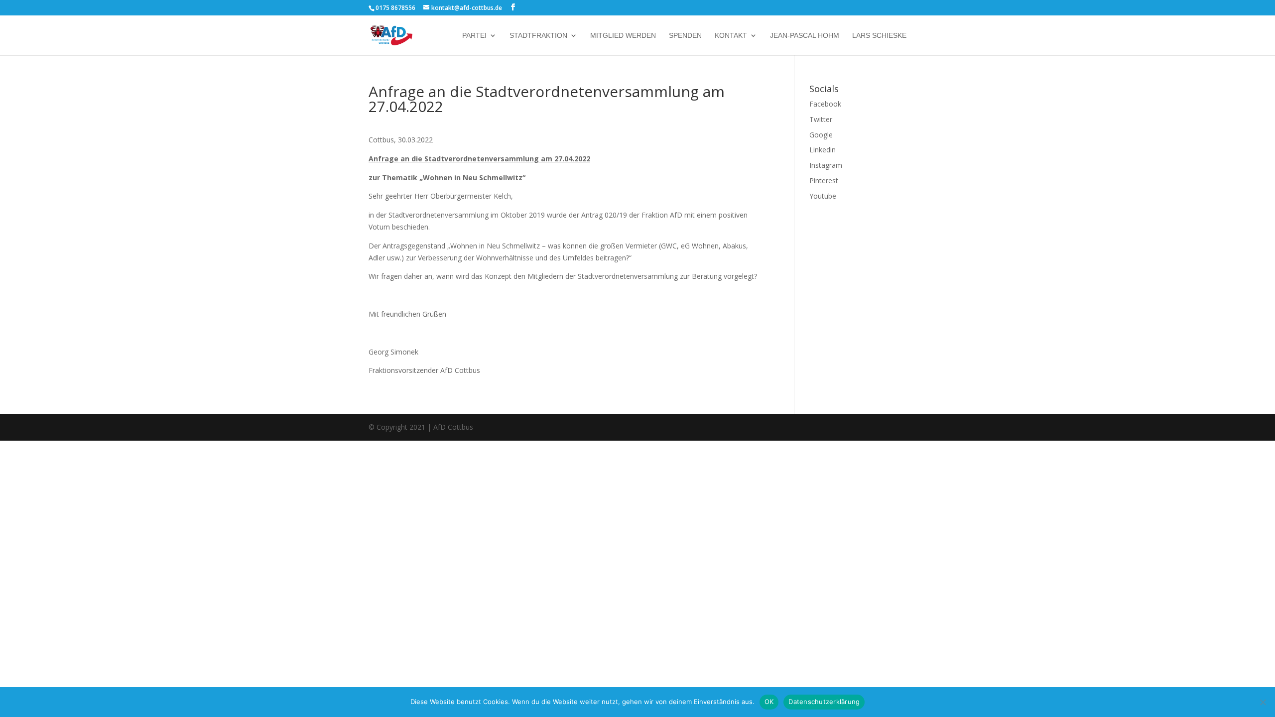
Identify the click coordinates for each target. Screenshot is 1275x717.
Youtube (822, 196)
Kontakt (731, 35)
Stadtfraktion (538, 35)
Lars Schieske (879, 35)
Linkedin (822, 149)
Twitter (820, 119)
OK (769, 702)
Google (821, 134)
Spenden (685, 35)
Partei (474, 35)
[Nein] (1263, 702)
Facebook (825, 104)
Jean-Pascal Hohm (804, 35)
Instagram (825, 165)
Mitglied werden (623, 35)
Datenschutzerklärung (824, 702)
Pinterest (823, 180)
